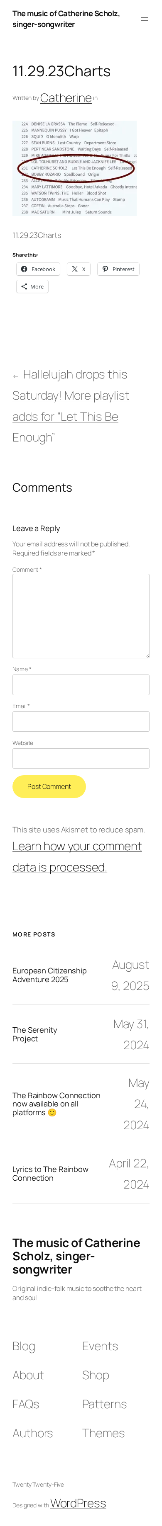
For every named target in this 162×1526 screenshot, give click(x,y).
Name (21, 669)
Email (21, 706)
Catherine (66, 97)
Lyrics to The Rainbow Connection (50, 1173)
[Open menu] (145, 19)
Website (22, 743)
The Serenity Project (34, 1034)
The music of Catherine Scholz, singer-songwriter (66, 18)
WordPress (78, 1503)
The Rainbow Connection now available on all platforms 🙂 (56, 1104)
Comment (27, 569)
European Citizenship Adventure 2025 (49, 974)
